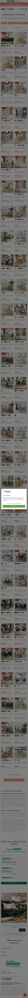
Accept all (14, 506)
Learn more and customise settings (14, 503)
